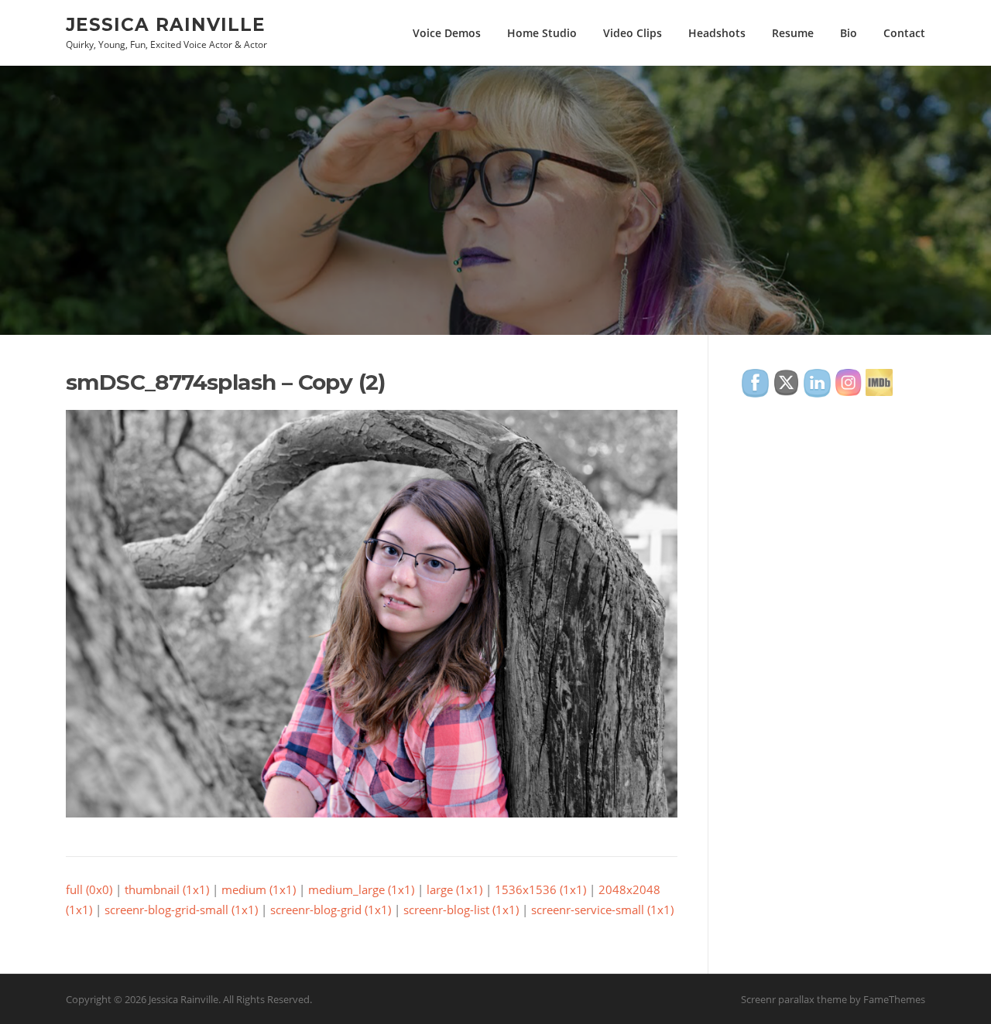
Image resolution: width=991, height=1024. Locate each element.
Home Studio (542, 33)
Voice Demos (447, 33)
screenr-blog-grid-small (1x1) (181, 909)
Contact (904, 33)
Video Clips (632, 33)
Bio (848, 33)
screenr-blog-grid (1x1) (330, 909)
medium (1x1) (258, 889)
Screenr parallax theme (794, 999)
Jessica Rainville (166, 24)
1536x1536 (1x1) (540, 889)
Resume (793, 33)
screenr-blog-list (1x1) (461, 909)
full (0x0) (89, 889)
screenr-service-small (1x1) (602, 909)
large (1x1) (454, 889)
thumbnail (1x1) (167, 889)
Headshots (717, 33)
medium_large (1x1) (361, 889)
